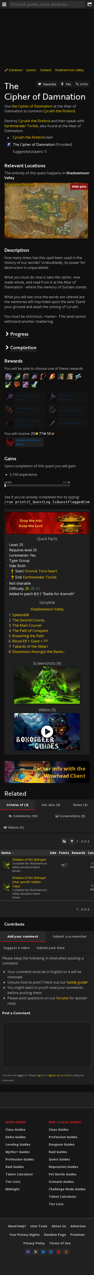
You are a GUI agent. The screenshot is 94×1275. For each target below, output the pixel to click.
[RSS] (66, 1252)
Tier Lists (12, 1182)
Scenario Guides (61, 1182)
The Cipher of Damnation (34, 144)
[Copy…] (64, 841)
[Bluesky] (43, 1252)
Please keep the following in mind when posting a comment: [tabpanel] (44, 1019)
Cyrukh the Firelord (59, 111)
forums (62, 998)
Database (16, 70)
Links (84, 84)
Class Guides (15, 1129)
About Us (59, 1226)
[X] (35, 1252)
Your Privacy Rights (24, 1235)
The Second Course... (29, 620)
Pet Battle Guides (63, 1174)
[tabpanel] (47, 875)
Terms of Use (60, 1243)
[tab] (17, 804)
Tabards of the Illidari (30, 646)
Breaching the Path (28, 635)
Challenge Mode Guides (67, 1189)
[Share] (89, 4)
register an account (58, 1075)
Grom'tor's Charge (70, 410)
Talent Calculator (19, 1174)
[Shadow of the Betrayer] (6, 865)
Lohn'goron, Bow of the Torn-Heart (28, 423)
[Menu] (4, 4)
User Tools (38, 1226)
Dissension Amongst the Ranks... (38, 651)
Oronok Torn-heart (41, 571)
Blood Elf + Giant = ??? (30, 641)
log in (40, 1075)
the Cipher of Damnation (32, 106)
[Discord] (28, 1252)
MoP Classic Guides (65, 1122)
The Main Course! (26, 625)
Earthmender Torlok (21, 125)
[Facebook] (51, 1252)
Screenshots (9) (47, 663)
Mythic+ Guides (17, 1152)
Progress (19, 333)
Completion (23, 347)
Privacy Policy (34, 1243)
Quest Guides (59, 1159)
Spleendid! (20, 614)
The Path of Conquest (30, 630)
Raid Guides (14, 1167)
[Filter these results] (72, 841)
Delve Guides (15, 1137)
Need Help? (17, 1226)
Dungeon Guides (62, 1144)
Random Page (55, 1235)
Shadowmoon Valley (69, 70)
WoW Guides (15, 1122)
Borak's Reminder (70, 423)
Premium (77, 1235)
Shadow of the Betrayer (29, 859)
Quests (31, 70)
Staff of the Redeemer (65, 397)
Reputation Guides (63, 1167)
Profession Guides (19, 1159)
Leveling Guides (17, 1144)
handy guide (77, 982)
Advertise (78, 1226)
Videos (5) (47, 709)
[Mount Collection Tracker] (47, 772)
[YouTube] (58, 1252)
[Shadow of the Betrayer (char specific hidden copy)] (6, 887)
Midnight (12, 1189)
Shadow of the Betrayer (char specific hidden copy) (29, 882)
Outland (45, 70)
